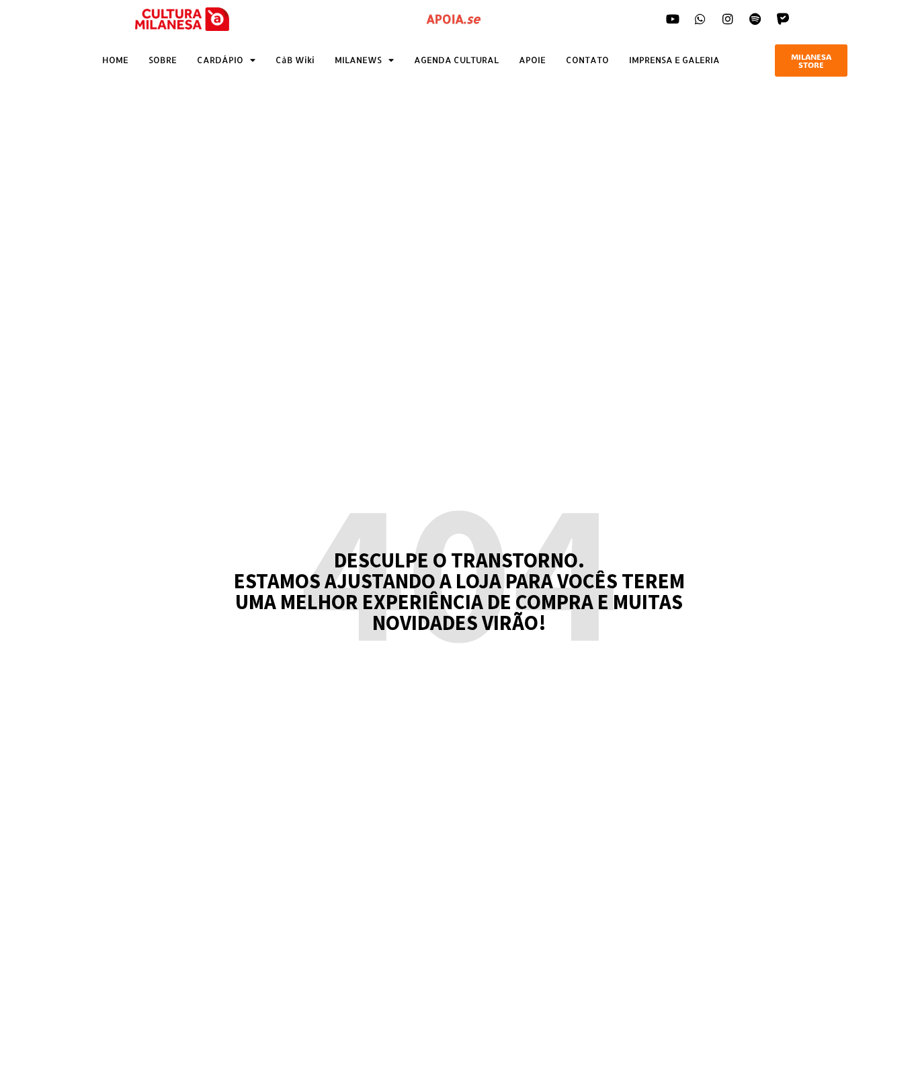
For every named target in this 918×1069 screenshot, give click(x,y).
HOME (115, 59)
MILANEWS (358, 59)
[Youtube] (673, 19)
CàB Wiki (295, 59)
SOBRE (163, 59)
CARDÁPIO (220, 59)
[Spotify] (755, 19)
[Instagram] (728, 19)
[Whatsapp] (700, 19)
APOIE (532, 59)
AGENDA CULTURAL (456, 59)
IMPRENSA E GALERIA (674, 59)
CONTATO (587, 59)
